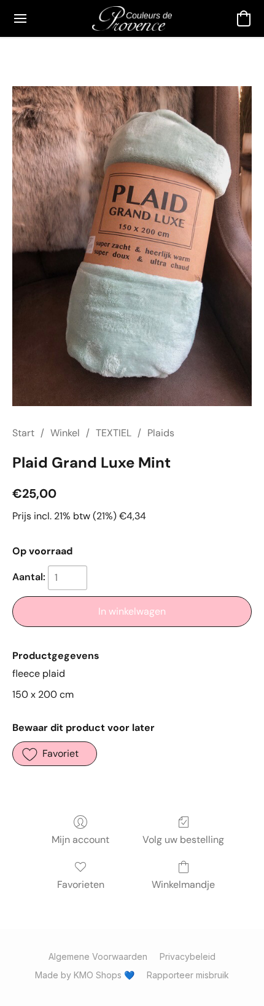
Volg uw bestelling (183, 839)
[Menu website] (20, 18)
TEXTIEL (113, 432)
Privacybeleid (187, 956)
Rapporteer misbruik (188, 975)
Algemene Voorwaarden (98, 956)
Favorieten (80, 884)
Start (23, 432)
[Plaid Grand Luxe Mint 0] (132, 246)
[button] (131, 18)
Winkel (65, 432)
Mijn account (80, 839)
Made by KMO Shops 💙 (84, 975)
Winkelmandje (183, 884)
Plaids (160, 432)
